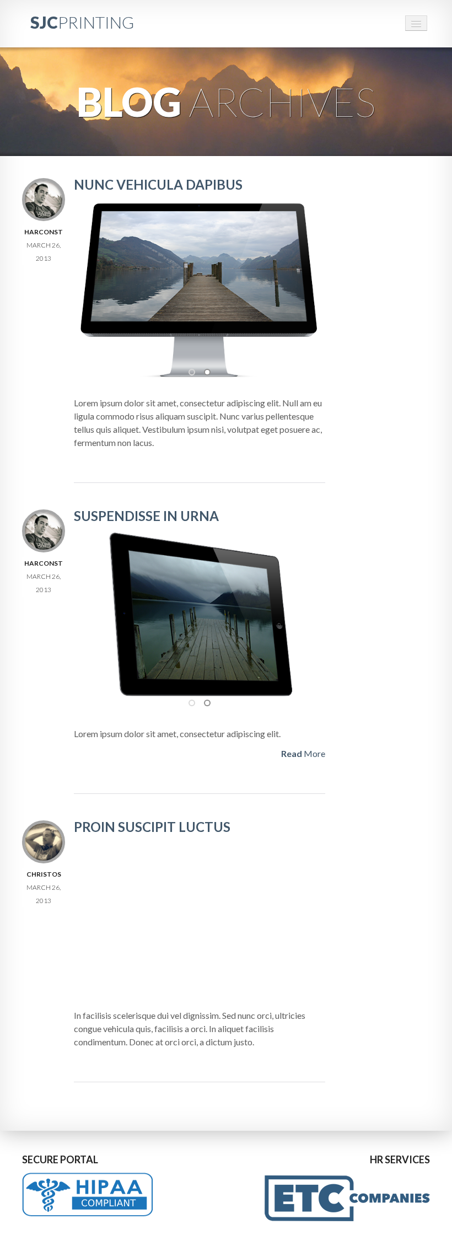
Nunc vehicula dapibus (158, 184)
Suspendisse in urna (146, 516)
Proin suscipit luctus (152, 827)
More (303, 753)
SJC (82, 22)
